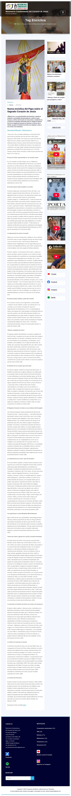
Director (10, 105)
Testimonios (40, 741)
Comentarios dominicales (44, 728)
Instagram (54, 289)
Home (18, 24)
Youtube (53, 274)
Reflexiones (10, 102)
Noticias (39, 735)
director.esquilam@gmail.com (53, 791)
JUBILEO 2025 (56, 127)
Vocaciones (40, 745)
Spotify (53, 297)
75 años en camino (49, 49)
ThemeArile (51, 789)
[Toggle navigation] (62, 12)
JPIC (38, 731)
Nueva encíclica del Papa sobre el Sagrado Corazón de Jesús (39, 24)
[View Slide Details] (56, 49)
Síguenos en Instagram (43, 764)
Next (63, 49)
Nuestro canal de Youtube (44, 755)
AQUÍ (24, 705)
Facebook (54, 282)
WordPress (36, 789)
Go (32, 778)
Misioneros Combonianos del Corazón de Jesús (27, 11)
